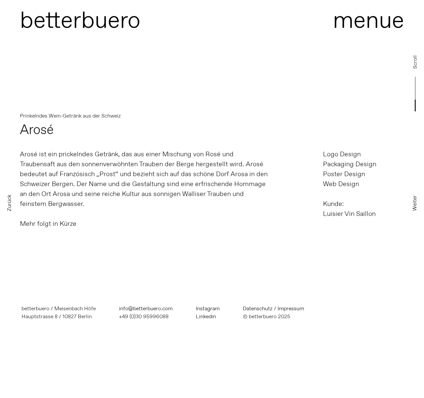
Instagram (208, 308)
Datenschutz (258, 308)
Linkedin (206, 316)
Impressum (291, 308)
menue (368, 19)
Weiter (414, 203)
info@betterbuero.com (146, 308)
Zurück (9, 203)
